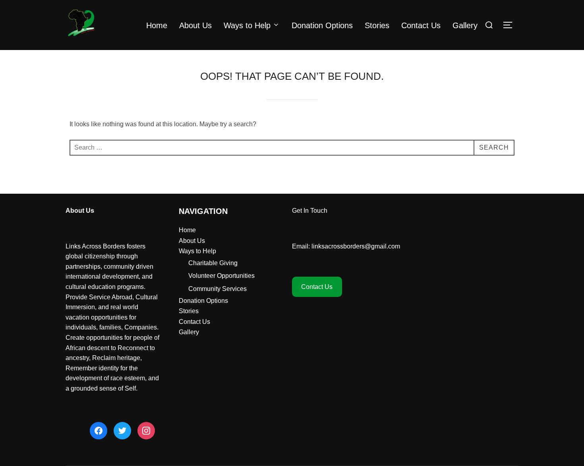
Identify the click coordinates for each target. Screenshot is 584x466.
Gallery (465, 25)
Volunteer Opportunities (221, 275)
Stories (377, 25)
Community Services (217, 288)
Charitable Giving (213, 263)
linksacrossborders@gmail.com (355, 246)
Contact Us (421, 25)
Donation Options (322, 25)
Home (156, 25)
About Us (195, 25)
